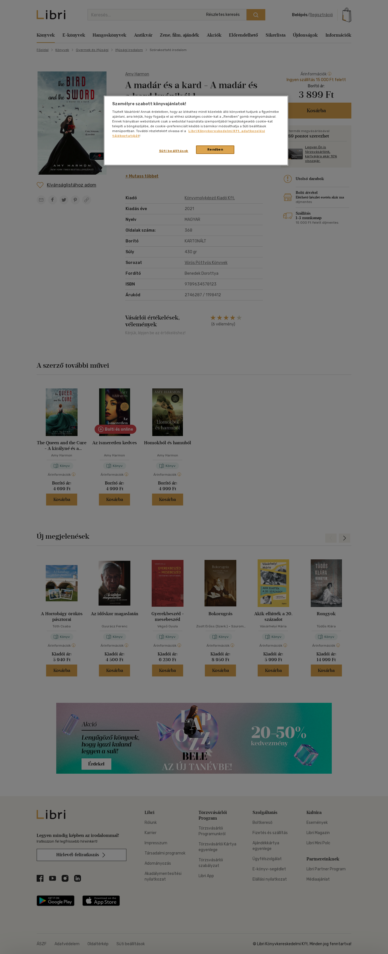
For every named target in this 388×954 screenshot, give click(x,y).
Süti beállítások (173, 151)
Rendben (215, 149)
